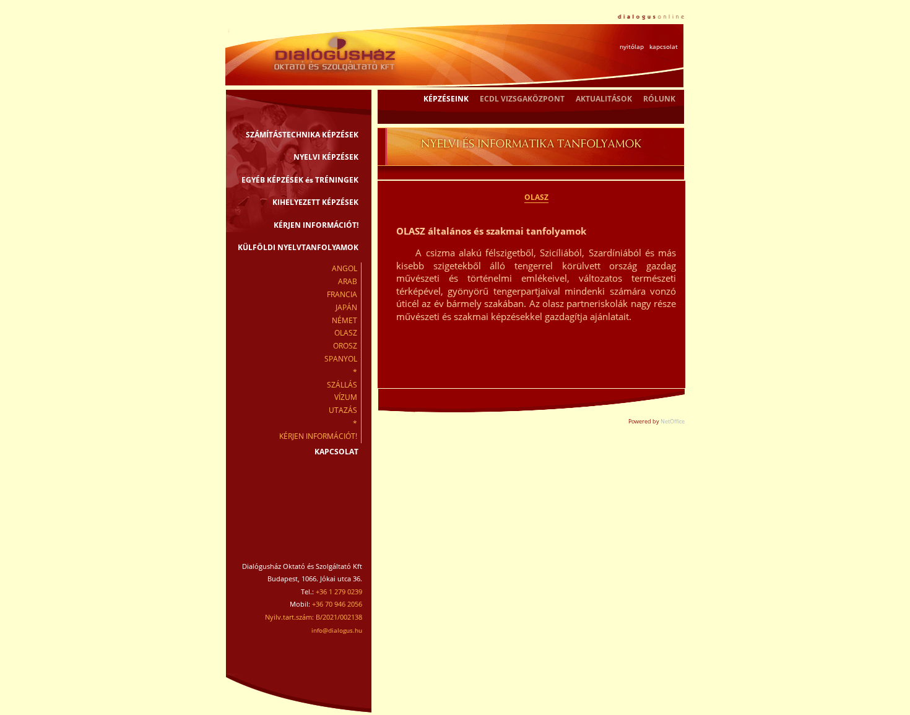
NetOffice (673, 421)
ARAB (347, 281)
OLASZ (345, 332)
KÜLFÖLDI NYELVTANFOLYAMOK (298, 247)
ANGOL (344, 268)
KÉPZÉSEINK (446, 98)
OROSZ (345, 345)
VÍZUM (345, 397)
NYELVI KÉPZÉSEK (325, 157)
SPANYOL (340, 358)
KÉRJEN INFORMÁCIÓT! (316, 225)
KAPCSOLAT (336, 451)
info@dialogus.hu (336, 630)
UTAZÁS (343, 410)
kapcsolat (663, 46)
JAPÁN (346, 307)
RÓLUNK (659, 98)
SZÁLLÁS (342, 384)
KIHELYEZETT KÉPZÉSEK (315, 202)
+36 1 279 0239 (339, 591)
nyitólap (632, 46)
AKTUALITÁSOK (604, 98)
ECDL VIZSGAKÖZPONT (522, 98)
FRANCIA (342, 294)
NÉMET (344, 320)
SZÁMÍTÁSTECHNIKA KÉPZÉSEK (302, 134)
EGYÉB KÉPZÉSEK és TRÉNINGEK (299, 180)
